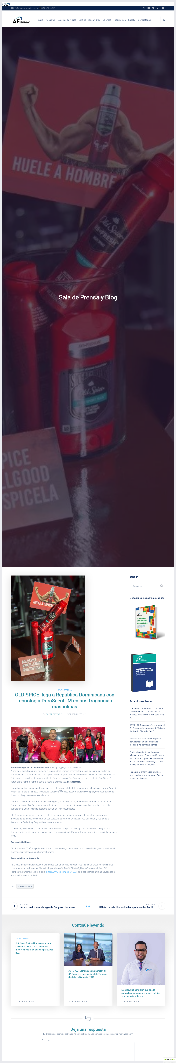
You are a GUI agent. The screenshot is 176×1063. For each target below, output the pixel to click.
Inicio (40, 20)
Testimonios (120, 20)
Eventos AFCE (26, 887)
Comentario (47, 1040)
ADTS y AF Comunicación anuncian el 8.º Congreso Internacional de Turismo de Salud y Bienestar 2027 (147, 728)
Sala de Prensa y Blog (90, 20)
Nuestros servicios (66, 20)
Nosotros (50, 20)
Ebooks (131, 20)
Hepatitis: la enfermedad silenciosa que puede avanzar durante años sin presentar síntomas (146, 775)
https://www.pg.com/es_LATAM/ (61, 872)
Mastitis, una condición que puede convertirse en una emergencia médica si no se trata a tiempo (145, 741)
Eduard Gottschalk (55, 714)
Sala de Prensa (65, 690)
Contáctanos (144, 20)
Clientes (107, 20)
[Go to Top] (170, 1057)
